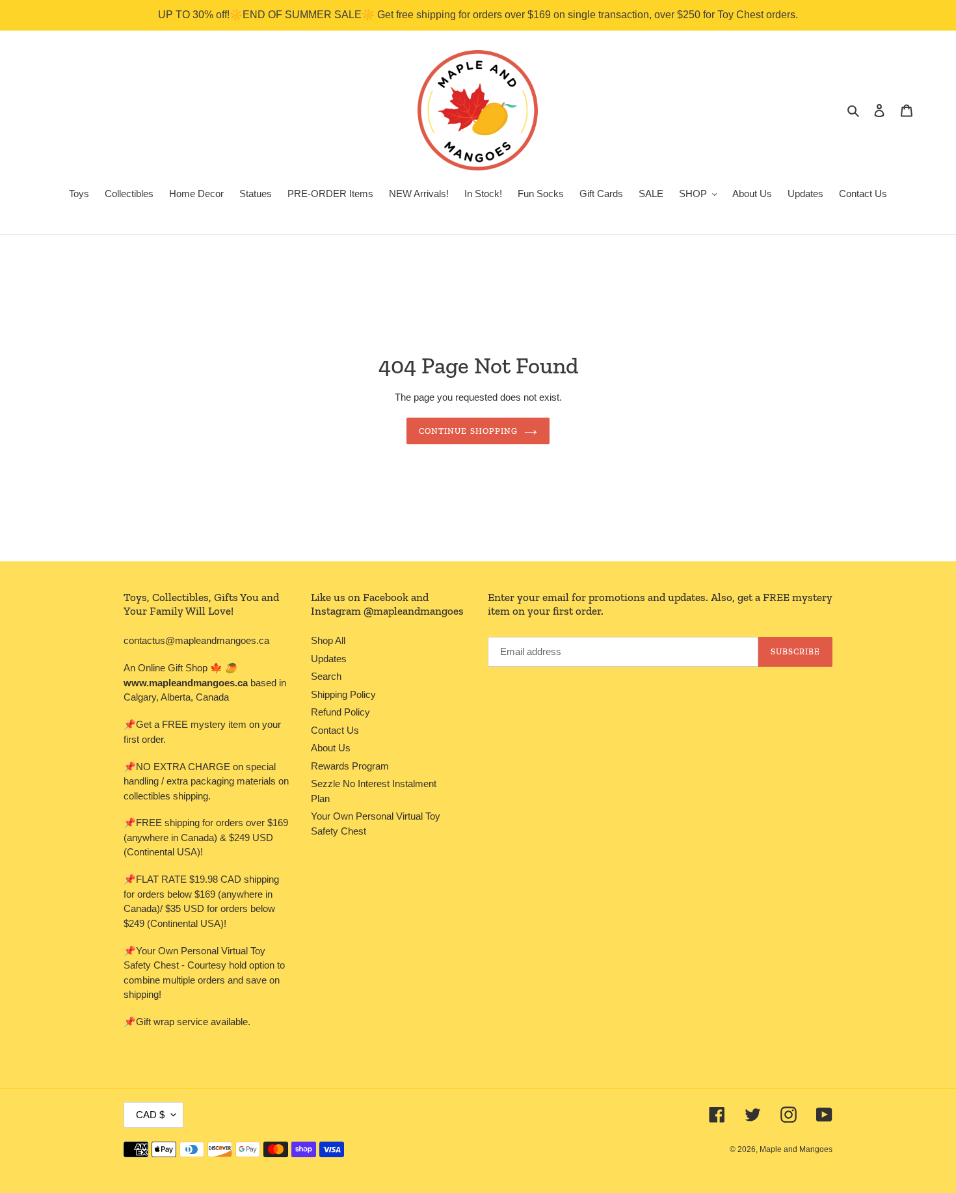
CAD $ (150, 1114)
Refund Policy (340, 711)
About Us (331, 747)
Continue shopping (468, 431)
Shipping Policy (343, 694)
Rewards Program (350, 765)
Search (326, 676)
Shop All (328, 640)
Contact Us (335, 730)
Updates (329, 658)
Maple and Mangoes (796, 1149)
